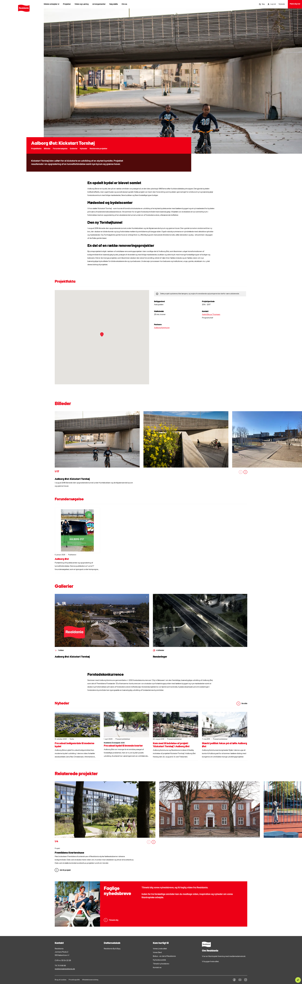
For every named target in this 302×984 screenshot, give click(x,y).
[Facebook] (234, 979)
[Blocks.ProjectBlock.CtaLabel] (105, 809)
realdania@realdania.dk (65, 969)
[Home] (24, 8)
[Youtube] (240, 979)
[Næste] (245, 472)
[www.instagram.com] (245, 979)
